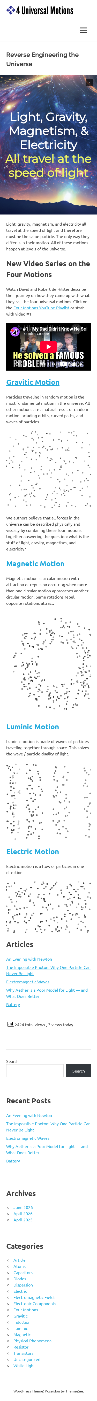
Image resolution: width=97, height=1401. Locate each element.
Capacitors (23, 1272)
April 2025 (23, 1219)
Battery (13, 1004)
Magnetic (22, 1334)
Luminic (20, 1328)
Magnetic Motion (35, 563)
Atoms (19, 1266)
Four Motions (25, 1309)
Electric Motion (32, 851)
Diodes (19, 1278)
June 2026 (23, 1207)
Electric (20, 1290)
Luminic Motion (32, 726)
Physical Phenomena (32, 1340)
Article (19, 1259)
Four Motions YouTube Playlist (41, 307)
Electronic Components (34, 1303)
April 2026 (23, 1213)
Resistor (20, 1346)
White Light (24, 1365)
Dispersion (23, 1284)
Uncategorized (26, 1359)
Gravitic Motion (32, 381)
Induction (22, 1322)
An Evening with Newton (29, 958)
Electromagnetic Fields (34, 1297)
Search (12, 1061)
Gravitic (20, 1315)
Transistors (23, 1353)
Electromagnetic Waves (27, 981)
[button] (89, 82)
